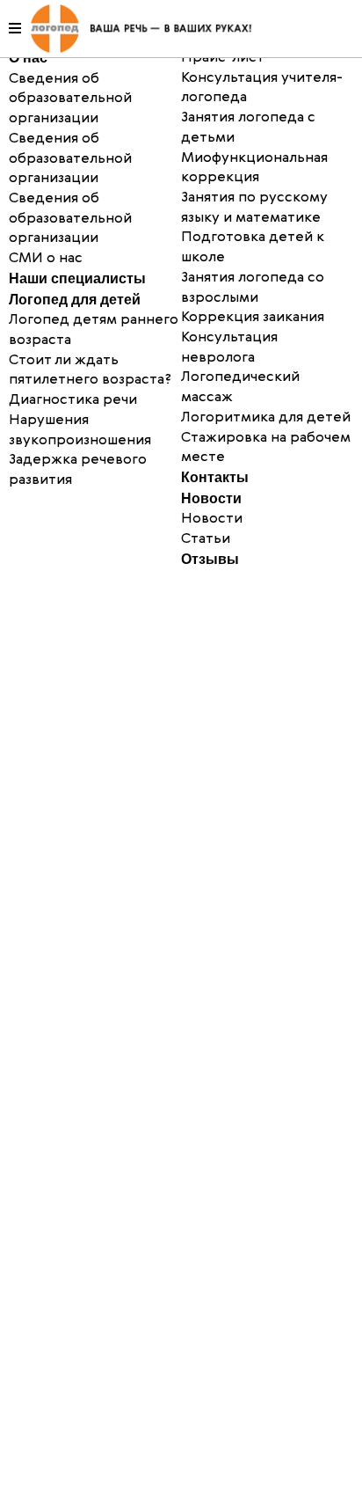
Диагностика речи (73, 400)
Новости (211, 498)
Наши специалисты (77, 278)
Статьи (205, 539)
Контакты (215, 477)
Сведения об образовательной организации (70, 159)
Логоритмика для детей (266, 418)
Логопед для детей (75, 299)
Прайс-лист (222, 58)
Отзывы (210, 559)
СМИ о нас (46, 259)
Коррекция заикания (252, 318)
